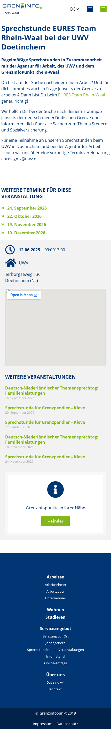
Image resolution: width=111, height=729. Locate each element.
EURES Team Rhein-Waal (81, 95)
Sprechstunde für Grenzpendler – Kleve (45, 408)
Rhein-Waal (11, 13)
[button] (90, 9)
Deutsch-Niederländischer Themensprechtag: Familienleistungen (51, 390)
